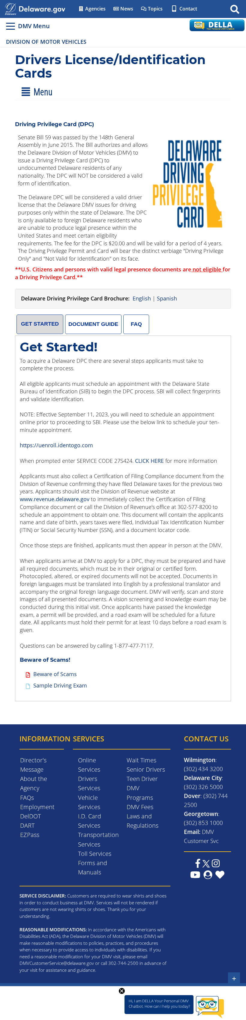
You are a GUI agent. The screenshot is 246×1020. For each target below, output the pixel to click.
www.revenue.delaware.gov (54, 499)
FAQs (27, 798)
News (126, 8)
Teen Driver (142, 779)
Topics (155, 8)
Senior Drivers (146, 769)
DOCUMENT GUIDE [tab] (93, 324)
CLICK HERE (149, 460)
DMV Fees (140, 807)
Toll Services (94, 854)
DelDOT (30, 816)
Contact (187, 8)
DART (27, 825)
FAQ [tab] (136, 324)
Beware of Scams (55, 674)
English (142, 298)
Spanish (167, 298)
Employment (37, 807)
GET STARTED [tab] (40, 324)
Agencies (95, 8)
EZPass (29, 835)
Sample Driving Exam (60, 685)
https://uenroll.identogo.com (56, 445)
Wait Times (141, 760)
